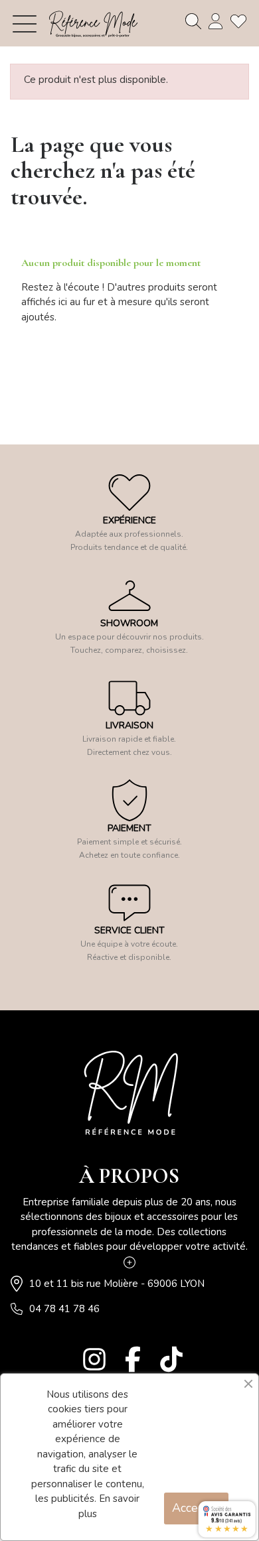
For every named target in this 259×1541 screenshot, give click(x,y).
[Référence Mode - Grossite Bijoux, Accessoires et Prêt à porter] (92, 23)
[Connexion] (216, 21)
